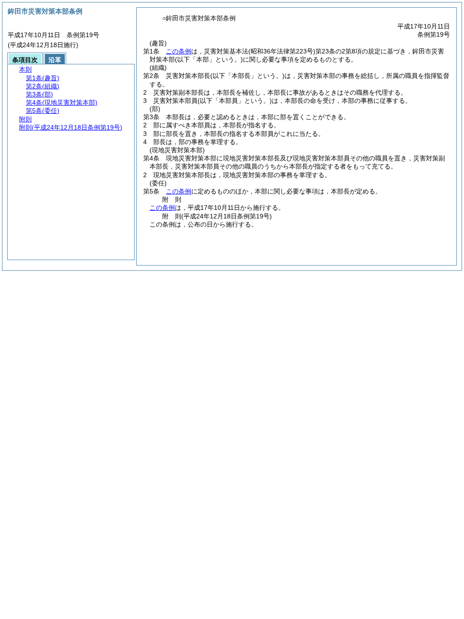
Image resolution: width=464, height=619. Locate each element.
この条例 (178, 51)
